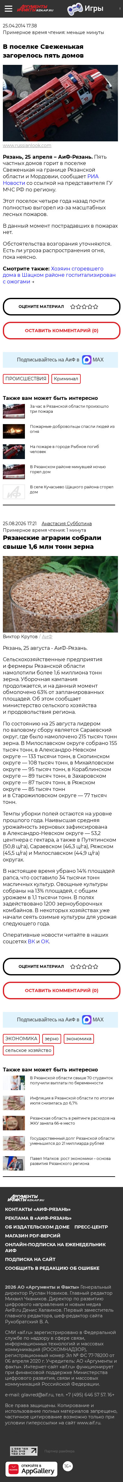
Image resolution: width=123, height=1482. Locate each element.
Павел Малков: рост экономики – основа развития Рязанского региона (70, 1161)
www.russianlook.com (27, 145)
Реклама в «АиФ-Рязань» (38, 1218)
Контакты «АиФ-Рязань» (38, 1209)
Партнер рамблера (59, 1451)
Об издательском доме (37, 1227)
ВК (31, 942)
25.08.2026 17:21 (20, 523)
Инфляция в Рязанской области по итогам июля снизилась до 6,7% (72, 1100)
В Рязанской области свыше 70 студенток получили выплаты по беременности (71, 1080)
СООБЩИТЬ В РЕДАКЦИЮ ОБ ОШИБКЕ (52, 1268)
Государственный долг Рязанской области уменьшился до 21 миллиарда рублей (72, 1141)
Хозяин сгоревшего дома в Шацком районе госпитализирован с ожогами (59, 275)
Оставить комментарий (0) (61, 330)
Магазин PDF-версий (33, 1236)
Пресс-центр (91, 1227)
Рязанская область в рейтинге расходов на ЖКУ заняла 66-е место (72, 1121)
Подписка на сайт (30, 1259)
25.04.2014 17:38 (20, 26)
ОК (45, 942)
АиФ (47, 636)
